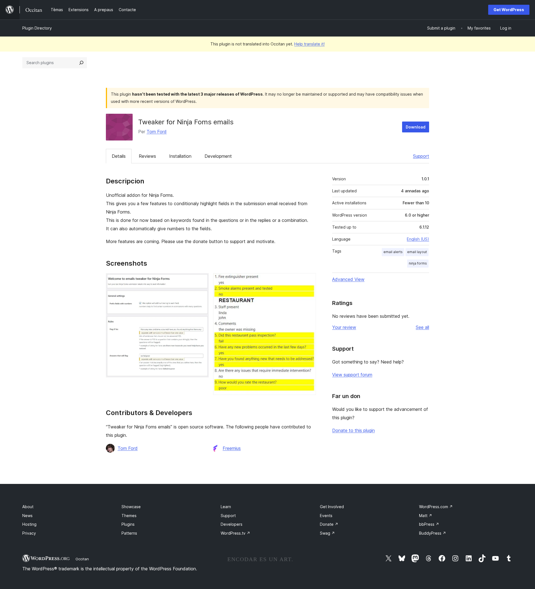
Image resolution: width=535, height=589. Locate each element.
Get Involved (332, 506)
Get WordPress (508, 9)
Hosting (29, 524)
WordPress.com (436, 506)
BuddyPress (432, 533)
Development (218, 156)
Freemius (232, 448)
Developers (231, 524)
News (27, 515)
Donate (329, 524)
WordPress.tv (235, 533)
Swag (327, 533)
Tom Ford (157, 131)
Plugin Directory (37, 28)
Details (119, 156)
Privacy (29, 533)
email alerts (393, 252)
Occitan (82, 559)
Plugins (128, 524)
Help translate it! (309, 44)
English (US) (418, 239)
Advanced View (348, 279)
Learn (226, 506)
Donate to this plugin (353, 430)
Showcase (131, 506)
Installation (180, 156)
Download (415, 127)
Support (421, 156)
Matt (425, 515)
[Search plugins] (81, 62)
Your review (344, 327)
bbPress (429, 524)
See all (422, 327)
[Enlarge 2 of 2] (308, 280)
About (27, 506)
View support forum (352, 374)
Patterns (129, 533)
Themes (129, 515)
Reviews (147, 156)
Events (326, 515)
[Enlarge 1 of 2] (201, 280)
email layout (417, 252)
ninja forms (418, 263)
